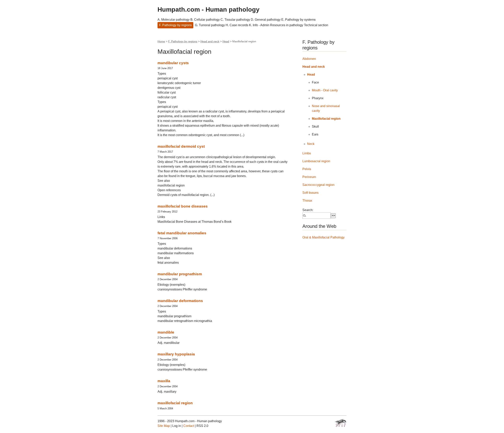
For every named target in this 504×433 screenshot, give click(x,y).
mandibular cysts (173, 63)
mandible (166, 332)
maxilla (164, 381)
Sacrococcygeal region (318, 184)
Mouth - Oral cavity (325, 90)
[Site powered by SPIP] (340, 423)
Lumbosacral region (316, 161)
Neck (310, 144)
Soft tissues (310, 192)
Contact (188, 425)
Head (225, 41)
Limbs (306, 153)
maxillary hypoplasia (176, 354)
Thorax (307, 200)
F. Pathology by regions (175, 25)
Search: (307, 210)
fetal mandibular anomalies (182, 233)
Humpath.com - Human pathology (208, 9)
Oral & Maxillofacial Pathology (323, 237)
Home (161, 41)
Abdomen (309, 58)
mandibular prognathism (180, 274)
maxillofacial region (175, 403)
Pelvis (306, 169)
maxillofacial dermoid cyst (181, 146)
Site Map (164, 425)
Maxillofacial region (326, 118)
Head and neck (209, 41)
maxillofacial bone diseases (183, 206)
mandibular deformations (180, 301)
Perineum (309, 177)
